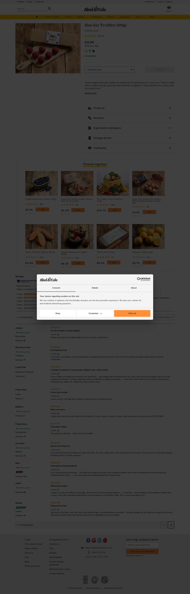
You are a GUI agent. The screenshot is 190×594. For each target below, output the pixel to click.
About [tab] (134, 288)
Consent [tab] (56, 288)
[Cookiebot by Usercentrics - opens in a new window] (139, 279)
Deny (58, 313)
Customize (93, 313)
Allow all (132, 313)
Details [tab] (95, 288)
